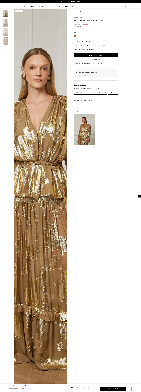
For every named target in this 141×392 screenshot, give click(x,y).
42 (98, 45)
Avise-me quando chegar (88, 49)
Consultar (113, 92)
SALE (78, 6)
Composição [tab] (77, 63)
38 (87, 45)
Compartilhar (101, 63)
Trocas (94, 63)
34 (76, 45)
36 (81, 45)
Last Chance (81, 11)
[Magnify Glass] (10, 6)
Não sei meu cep (102, 92)
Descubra (78, 1)
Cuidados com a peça (86, 63)
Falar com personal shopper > (86, 75)
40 (93, 45)
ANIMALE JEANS (69, 6)
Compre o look (19, 11)
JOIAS (59, 6)
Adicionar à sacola (95, 55)
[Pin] (6, 6)
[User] (125, 6)
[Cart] (134, 6)
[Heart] (130, 6)
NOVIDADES (32, 6)
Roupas (41, 6)
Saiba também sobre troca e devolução (83, 100)
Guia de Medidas (78, 49)
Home (75, 11)
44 (104, 45)
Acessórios (50, 6)
